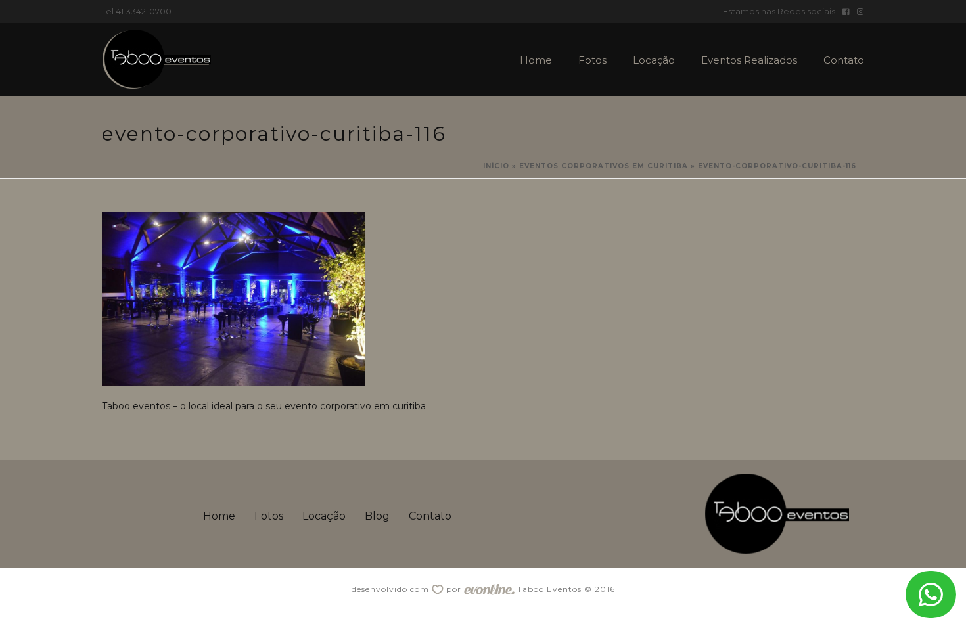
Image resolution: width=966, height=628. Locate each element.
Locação (654, 60)
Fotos (592, 60)
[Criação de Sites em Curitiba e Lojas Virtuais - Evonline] (489, 589)
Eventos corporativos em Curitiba (603, 166)
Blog (377, 516)
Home (536, 60)
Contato (843, 60)
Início (496, 166)
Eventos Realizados (749, 60)
